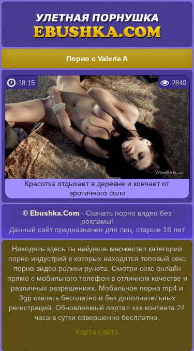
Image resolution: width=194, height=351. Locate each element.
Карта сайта (97, 331)
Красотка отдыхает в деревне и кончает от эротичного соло (97, 188)
